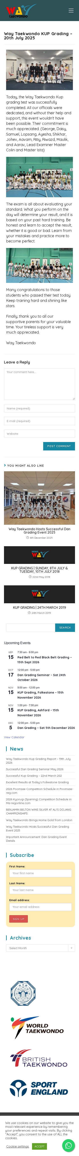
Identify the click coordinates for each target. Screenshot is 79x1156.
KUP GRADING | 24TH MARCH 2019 (39, 607)
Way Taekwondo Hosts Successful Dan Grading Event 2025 (39, 530)
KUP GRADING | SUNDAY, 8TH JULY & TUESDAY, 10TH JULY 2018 (39, 569)
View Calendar (14, 737)
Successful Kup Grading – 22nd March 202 (34, 775)
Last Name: (17, 883)
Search (65, 627)
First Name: (17, 866)
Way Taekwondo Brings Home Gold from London (39, 820)
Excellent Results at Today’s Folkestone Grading (37, 782)
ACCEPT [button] (39, 1146)
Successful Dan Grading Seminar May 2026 (34, 769)
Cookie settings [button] (17, 1146)
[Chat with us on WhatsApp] (68, 1145)
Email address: (19, 900)
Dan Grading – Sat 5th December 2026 (46, 728)
